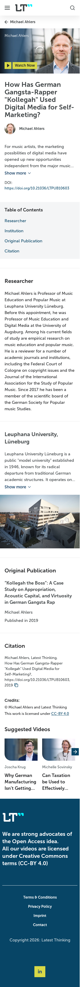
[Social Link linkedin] (39, 971)
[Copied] (16, 685)
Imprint (39, 915)
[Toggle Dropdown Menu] (7, 7)
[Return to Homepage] (24, 7)
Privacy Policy (40, 906)
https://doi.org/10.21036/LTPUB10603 (37, 188)
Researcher (15, 220)
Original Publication (23, 240)
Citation (12, 251)
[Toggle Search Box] (72, 7)
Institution (14, 230)
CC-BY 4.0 (60, 713)
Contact (40, 925)
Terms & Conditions (40, 897)
